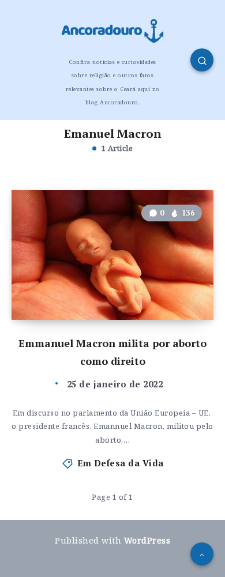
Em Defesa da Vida (120, 463)
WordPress (147, 540)
